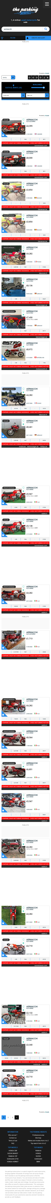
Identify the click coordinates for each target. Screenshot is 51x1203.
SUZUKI (38, 1156)
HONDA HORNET (12, 1162)
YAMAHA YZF (12, 1156)
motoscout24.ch (41, 369)
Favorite (4, 134)
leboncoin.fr (43, 273)
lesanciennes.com (41, 1096)
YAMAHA (38, 1151)
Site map (38, 1138)
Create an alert (38, 38)
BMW (38, 1162)
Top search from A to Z (38, 1143)
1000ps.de (43, 446)
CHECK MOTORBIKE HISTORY (39, 143)
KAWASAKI (38, 1159)
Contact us (12, 1138)
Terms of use (13, 1141)
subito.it (44, 513)
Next (17, 1117)
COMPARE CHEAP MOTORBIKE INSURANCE (15, 143)
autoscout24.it (42, 658)
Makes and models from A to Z (38, 1141)
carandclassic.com (40, 145)
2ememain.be (42, 209)
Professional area (38, 1135)
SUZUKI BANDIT (12, 1153)
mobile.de (22, 446)
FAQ (12, 1143)
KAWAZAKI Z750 (12, 1159)
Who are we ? (12, 1135)
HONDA (38, 1153)
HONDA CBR (13, 1151)
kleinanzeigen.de (41, 305)
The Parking (25, 11)
